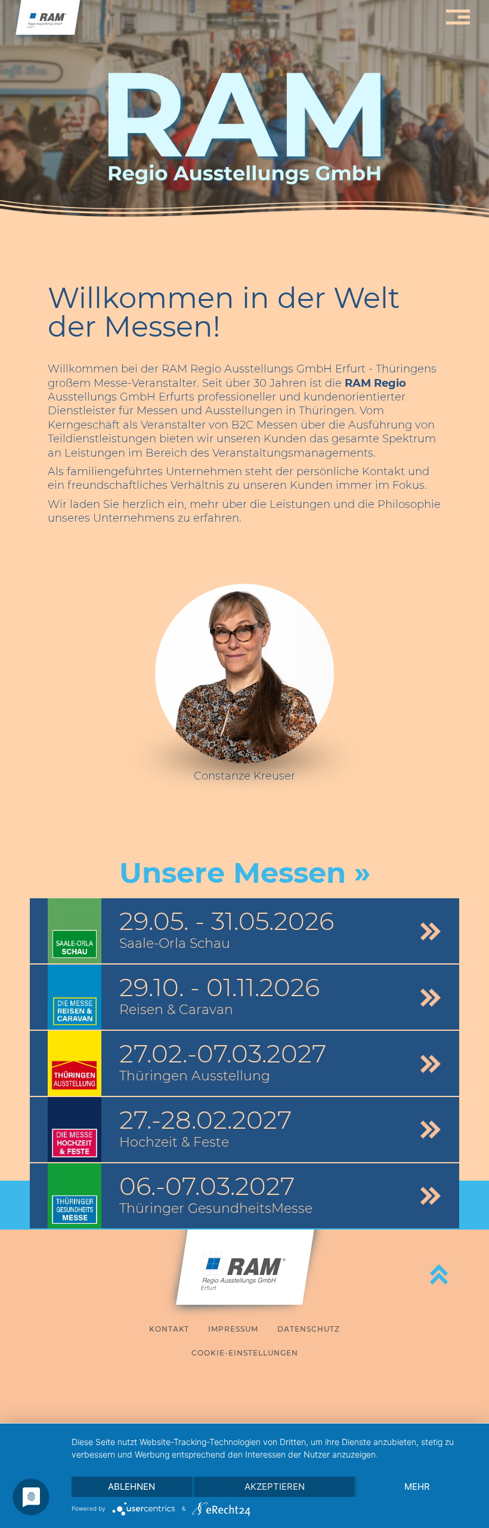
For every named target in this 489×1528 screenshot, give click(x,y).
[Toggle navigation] (456, 17)
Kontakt (169, 1328)
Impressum (233, 1328)
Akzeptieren (274, 1486)
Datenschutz (308, 1328)
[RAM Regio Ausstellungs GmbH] (47, 21)
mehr (417, 1486)
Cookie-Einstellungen (244, 1352)
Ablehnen (131, 1486)
